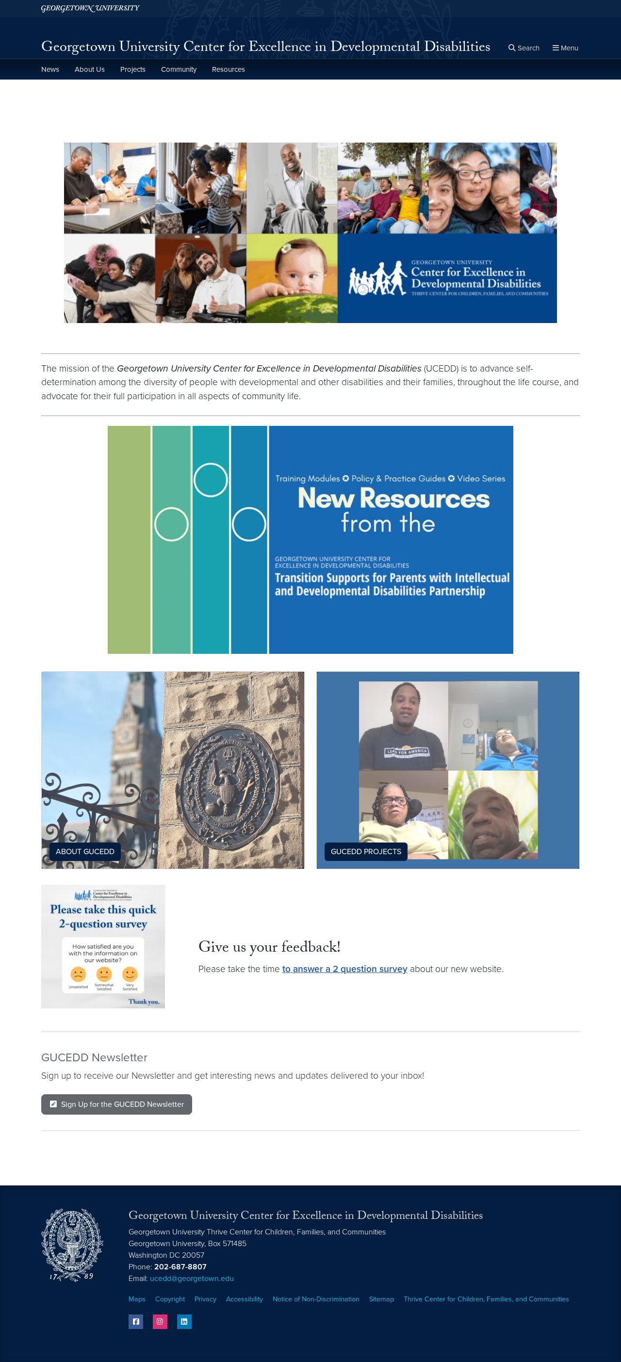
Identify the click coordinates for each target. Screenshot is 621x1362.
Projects (133, 69)
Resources (228, 69)
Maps (137, 1299)
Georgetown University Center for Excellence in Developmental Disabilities (265, 49)
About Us (90, 69)
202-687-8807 (180, 1267)
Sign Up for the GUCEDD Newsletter (122, 1104)
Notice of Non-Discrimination (316, 1299)
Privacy (205, 1299)
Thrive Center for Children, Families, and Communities (486, 1299)
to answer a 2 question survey (345, 968)
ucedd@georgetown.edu (192, 1278)
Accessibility (244, 1299)
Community (178, 69)
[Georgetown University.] (90, 8)
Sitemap (381, 1299)
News (50, 69)
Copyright (170, 1299)
